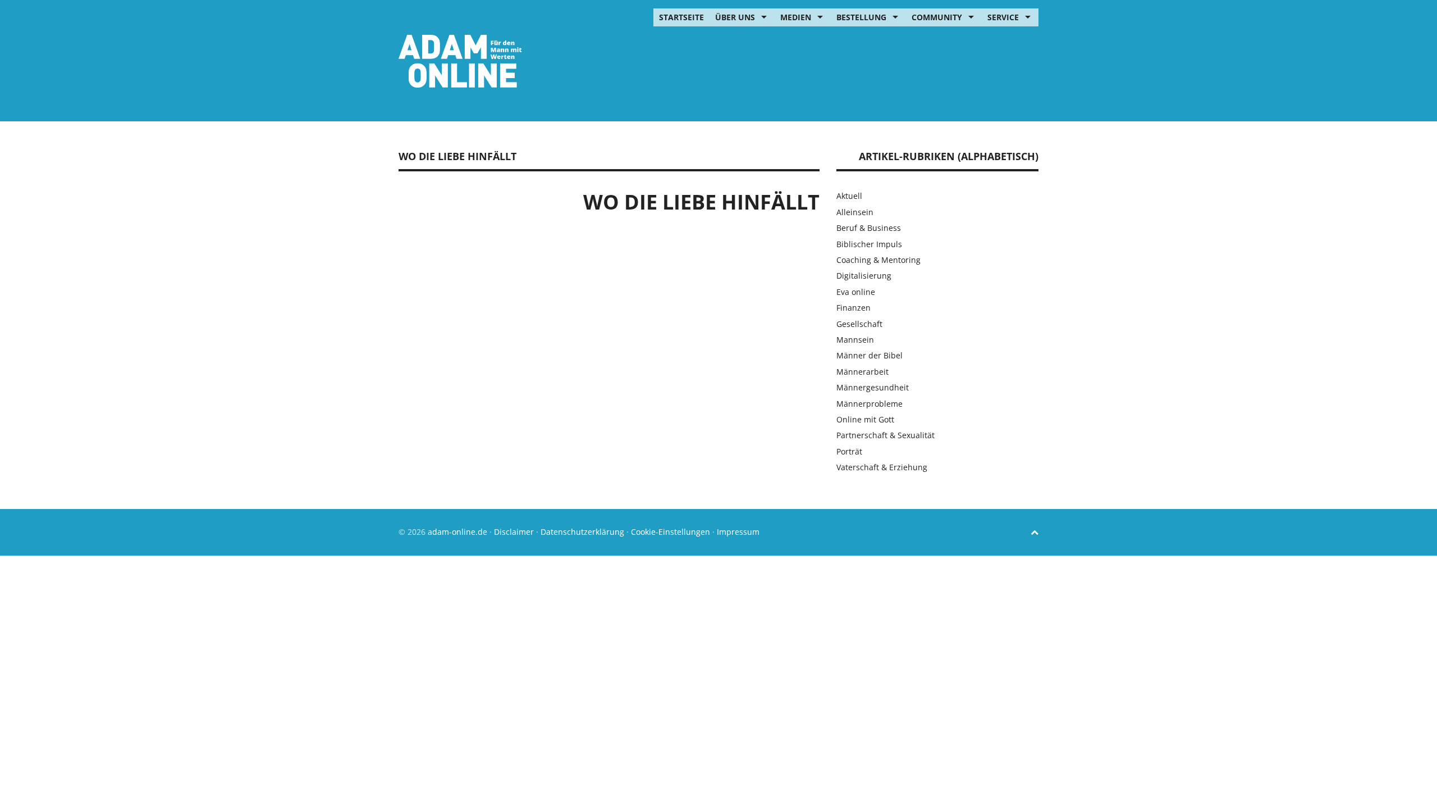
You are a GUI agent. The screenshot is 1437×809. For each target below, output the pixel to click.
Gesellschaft (859, 324)
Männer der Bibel (869, 355)
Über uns (735, 17)
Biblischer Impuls (869, 244)
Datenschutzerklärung (582, 531)
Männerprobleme (869, 403)
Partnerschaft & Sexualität (885, 435)
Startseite (681, 17)
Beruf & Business (868, 227)
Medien (795, 17)
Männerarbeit (862, 371)
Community (937, 17)
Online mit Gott (865, 419)
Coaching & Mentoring (878, 259)
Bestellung (861, 17)
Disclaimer (514, 531)
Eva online (855, 292)
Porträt (849, 451)
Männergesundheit (872, 387)
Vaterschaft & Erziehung (881, 467)
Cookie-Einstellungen (670, 531)
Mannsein (855, 339)
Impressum (738, 531)
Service (1003, 17)
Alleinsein (854, 212)
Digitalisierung (863, 275)
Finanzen (853, 307)
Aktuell (849, 195)
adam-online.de (458, 531)
